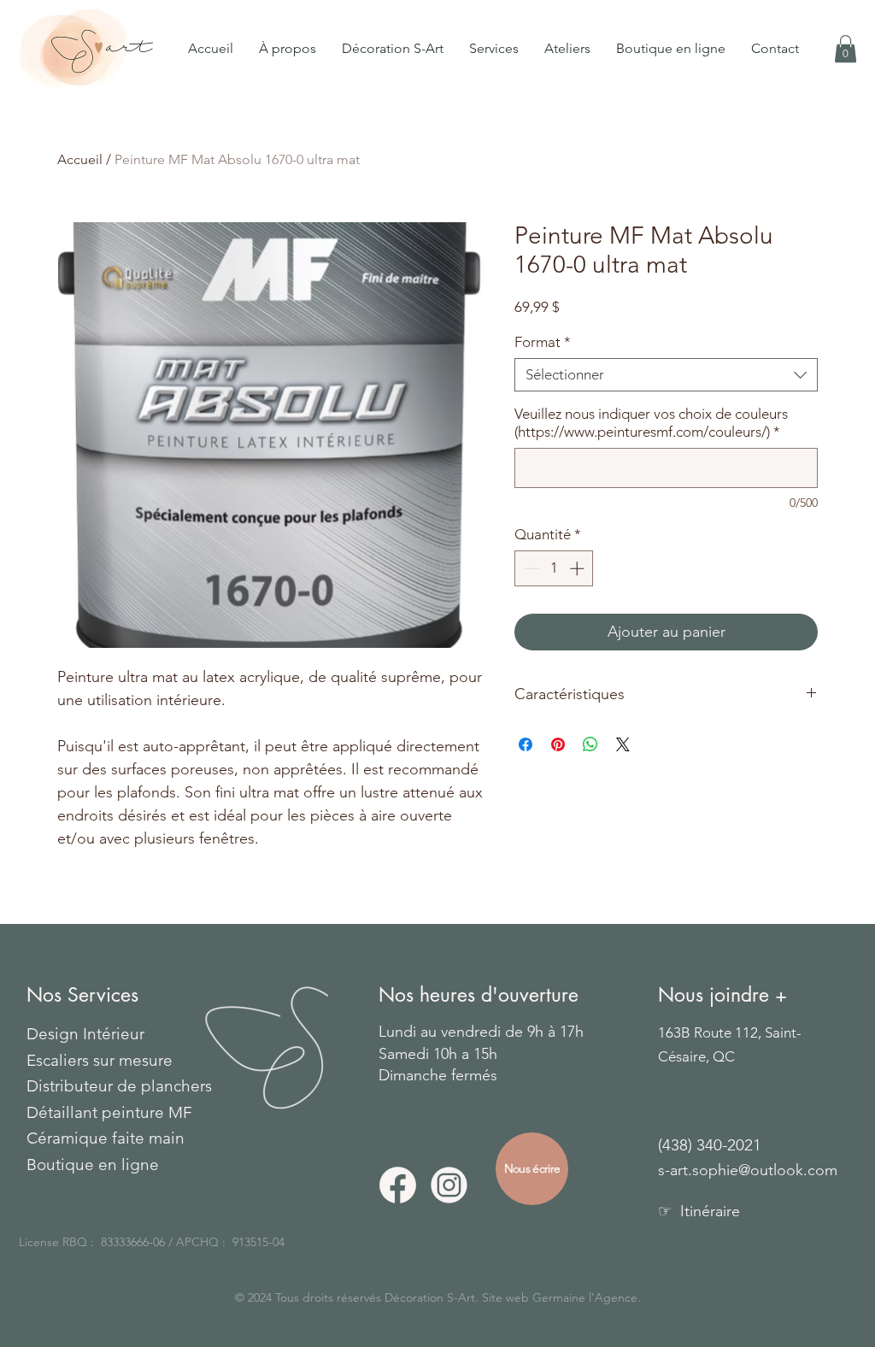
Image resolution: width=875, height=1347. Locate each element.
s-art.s (678, 1170)
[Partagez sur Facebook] (525, 744)
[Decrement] (530, 568)
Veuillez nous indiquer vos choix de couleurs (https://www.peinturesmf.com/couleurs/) (651, 422)
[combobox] (666, 374)
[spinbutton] (554, 568)
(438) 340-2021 (709, 1145)
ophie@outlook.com (768, 1170)
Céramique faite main (105, 1138)
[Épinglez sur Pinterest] (558, 744)
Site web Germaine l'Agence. (561, 1297)
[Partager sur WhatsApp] (590, 744)
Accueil (80, 159)
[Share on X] (623, 744)
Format (542, 341)
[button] (493, 48)
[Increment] (578, 568)
